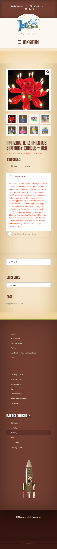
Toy (12, 437)
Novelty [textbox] (28, 285)
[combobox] (28, 285)
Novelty (14, 432)
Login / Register (17, 6)
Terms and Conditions (19, 398)
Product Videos (17, 379)
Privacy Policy (16, 393)
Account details (16, 343)
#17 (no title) (16, 384)
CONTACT (15, 403)
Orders (13, 348)
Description (19, 176)
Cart (12, 357)
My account (15, 338)
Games (16, 442)
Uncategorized (16, 447)
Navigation (30, 42)
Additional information (24, 233)
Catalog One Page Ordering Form (23, 352)
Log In (13, 333)
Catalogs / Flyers (17, 374)
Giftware (14, 423)
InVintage (14, 427)
